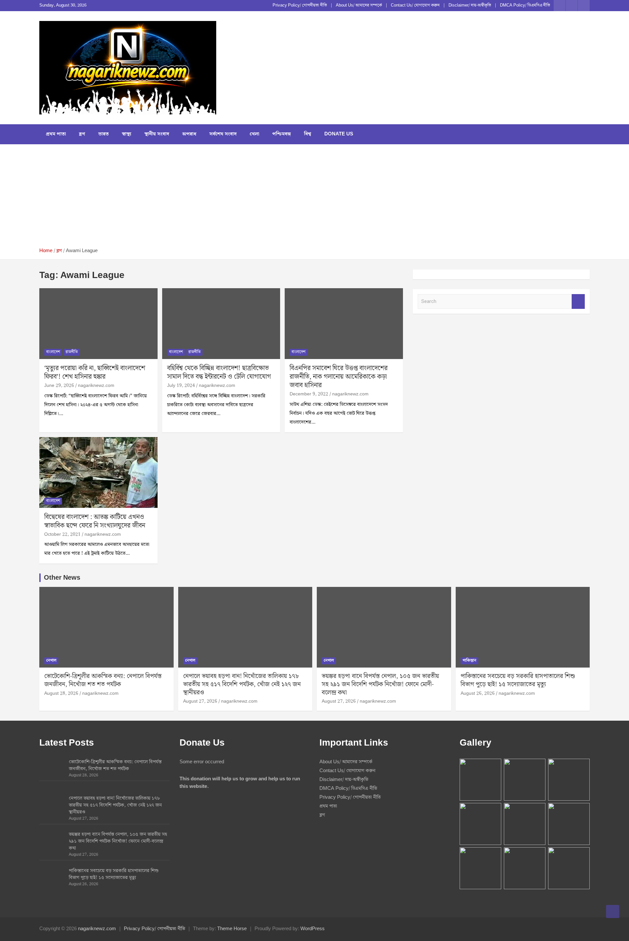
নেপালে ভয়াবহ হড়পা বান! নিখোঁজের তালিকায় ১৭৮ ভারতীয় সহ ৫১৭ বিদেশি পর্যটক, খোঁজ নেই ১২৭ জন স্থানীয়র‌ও (242, 684)
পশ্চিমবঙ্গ (281, 134)
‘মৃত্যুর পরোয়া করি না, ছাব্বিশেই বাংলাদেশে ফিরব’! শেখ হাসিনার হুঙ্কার (94, 372)
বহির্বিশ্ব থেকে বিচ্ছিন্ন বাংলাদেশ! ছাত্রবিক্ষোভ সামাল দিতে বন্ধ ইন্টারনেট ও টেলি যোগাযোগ (219, 372)
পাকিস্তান (469, 660)
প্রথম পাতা (56, 134)
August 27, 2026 (200, 701)
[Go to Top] (612, 911)
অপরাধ (189, 134)
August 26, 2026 (478, 693)
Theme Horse (232, 929)
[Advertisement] (314, 198)
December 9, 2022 (309, 394)
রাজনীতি (72, 352)
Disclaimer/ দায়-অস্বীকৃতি (469, 6)
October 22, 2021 (62, 534)
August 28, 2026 (61, 693)
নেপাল (51, 660)
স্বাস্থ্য (126, 134)
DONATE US (338, 134)
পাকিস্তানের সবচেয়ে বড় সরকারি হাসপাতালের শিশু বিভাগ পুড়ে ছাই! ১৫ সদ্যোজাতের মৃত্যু (518, 680)
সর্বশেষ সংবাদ (223, 134)
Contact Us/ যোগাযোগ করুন (415, 6)
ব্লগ (82, 134)
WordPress (312, 929)
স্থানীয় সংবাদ (156, 134)
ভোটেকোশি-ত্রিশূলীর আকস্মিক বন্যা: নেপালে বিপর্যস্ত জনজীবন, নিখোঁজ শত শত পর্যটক (103, 680)
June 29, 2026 (59, 385)
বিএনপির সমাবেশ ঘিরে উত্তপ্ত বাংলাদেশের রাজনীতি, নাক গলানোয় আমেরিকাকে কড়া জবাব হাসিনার (339, 376)
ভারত (103, 134)
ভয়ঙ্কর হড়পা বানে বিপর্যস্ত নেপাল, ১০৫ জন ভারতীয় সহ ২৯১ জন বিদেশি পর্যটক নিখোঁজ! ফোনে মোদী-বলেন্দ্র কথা (380, 684)
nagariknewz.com (96, 385)
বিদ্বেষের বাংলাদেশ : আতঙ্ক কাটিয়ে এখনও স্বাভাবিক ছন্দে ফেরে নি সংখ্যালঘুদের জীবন (94, 521)
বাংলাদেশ (53, 352)
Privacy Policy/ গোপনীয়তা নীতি (300, 6)
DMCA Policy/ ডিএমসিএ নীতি (525, 6)
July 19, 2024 (181, 385)
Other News (62, 577)
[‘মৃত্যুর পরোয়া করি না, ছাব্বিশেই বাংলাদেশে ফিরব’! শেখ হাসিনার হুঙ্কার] (98, 323)
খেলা (254, 134)
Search (578, 301)
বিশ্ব (307, 134)
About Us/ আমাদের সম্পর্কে (359, 6)
